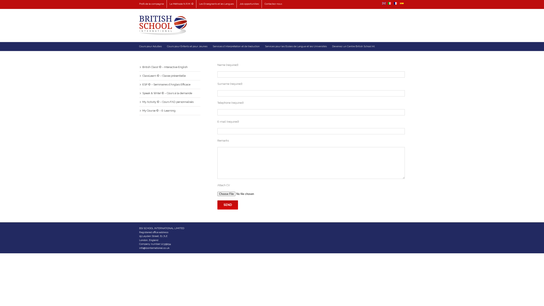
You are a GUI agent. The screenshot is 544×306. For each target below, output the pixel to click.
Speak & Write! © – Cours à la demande (167, 93)
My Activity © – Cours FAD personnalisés (168, 101)
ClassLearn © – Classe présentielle (164, 75)
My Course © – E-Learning (159, 110)
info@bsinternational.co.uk (154, 247)
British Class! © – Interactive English (165, 67)
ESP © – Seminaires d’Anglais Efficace (166, 84)
